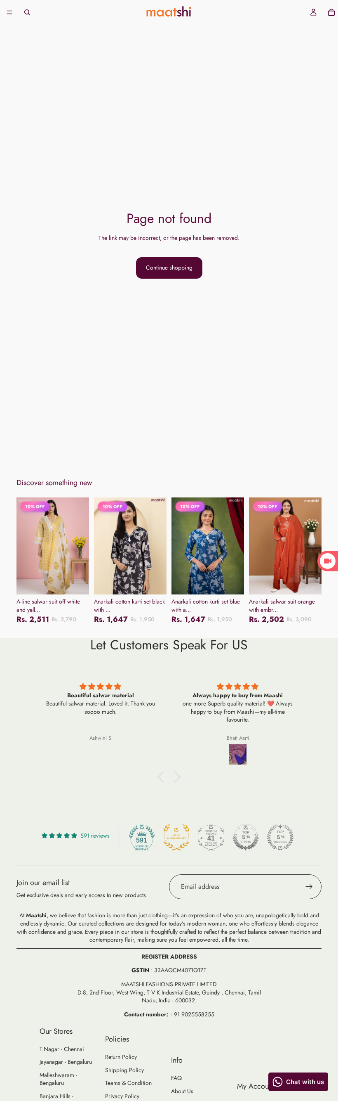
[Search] (27, 12)
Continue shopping (169, 267)
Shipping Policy (124, 1070)
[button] (163, 777)
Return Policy (121, 1057)
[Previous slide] (25, 546)
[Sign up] (309, 886)
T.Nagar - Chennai (62, 1049)
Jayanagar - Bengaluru (66, 1062)
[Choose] (76, 581)
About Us (182, 1091)
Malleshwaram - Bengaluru (58, 1079)
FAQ (176, 1078)
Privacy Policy (122, 1096)
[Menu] (9, 12)
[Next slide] (80, 546)
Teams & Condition (128, 1083)
